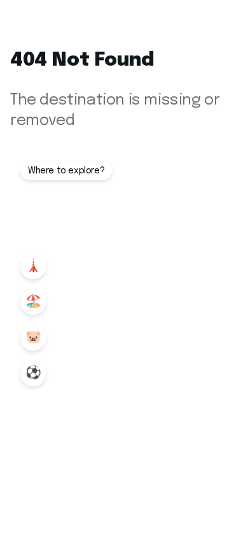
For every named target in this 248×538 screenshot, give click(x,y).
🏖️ (33, 302)
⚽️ (33, 373)
